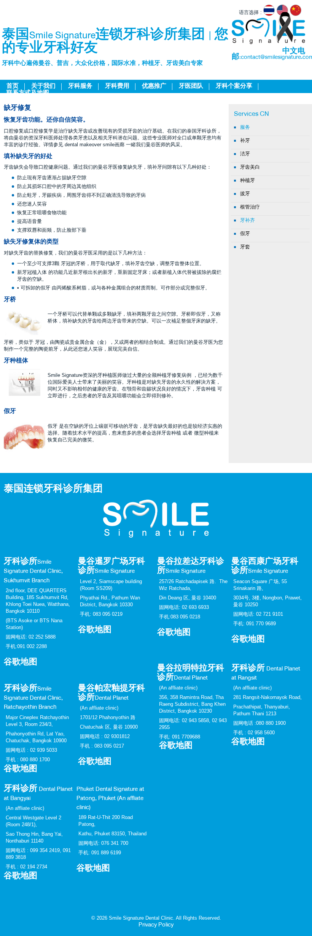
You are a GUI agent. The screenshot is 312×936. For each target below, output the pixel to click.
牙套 (245, 247)
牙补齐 (247, 220)
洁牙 (245, 154)
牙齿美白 (250, 167)
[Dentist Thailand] (283, 12)
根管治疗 (250, 207)
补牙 (245, 140)
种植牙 (247, 180)
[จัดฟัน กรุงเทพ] (270, 12)
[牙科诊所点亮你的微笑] (296, 12)
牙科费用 (117, 86)
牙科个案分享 (234, 86)
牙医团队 (191, 86)
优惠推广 (154, 86)
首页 (12, 86)
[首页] (268, 31)
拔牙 (245, 193)
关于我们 (43, 86)
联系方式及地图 (27, 93)
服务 (245, 127)
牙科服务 (80, 86)
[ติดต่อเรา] (156, 508)
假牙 (245, 233)
